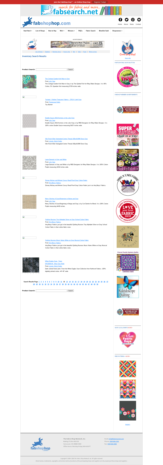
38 (63, 284)
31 (42, 284)
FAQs (79, 51)
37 (60, 284)
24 (98, 282)
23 (96, 282)
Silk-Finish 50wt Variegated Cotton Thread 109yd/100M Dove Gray (66, 139)
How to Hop (52, 31)
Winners (71, 31)
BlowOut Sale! (104, 31)
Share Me (128, 58)
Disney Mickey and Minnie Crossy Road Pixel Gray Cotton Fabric (66, 180)
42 (74, 284)
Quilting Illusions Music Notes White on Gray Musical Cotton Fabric (67, 240)
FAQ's (80, 31)
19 (84, 282)
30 (39, 284)
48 (91, 284)
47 (88, 284)
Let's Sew (52, 81)
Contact (138, 24)
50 (97, 284)
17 (78, 282)
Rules (132, 24)
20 (87, 282)
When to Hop (93, 51)
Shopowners (116, 31)
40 (68, 284)
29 (37, 284)
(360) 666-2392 (114, 441)
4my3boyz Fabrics (55, 183)
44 (80, 284)
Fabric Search (90, 31)
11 (61, 282)
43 (77, 284)
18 (81, 282)
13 (67, 282)
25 (101, 282)
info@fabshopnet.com (116, 439)
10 (58, 282)
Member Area (56, 51)
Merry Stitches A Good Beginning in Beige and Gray (61, 199)
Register (47, 51)
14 (70, 282)
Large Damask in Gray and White (55, 159)
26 (104, 282)
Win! (61, 31)
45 (83, 284)
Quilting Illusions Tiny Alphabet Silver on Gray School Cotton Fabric (67, 219)
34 (51, 284)
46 (86, 284)
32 (45, 284)
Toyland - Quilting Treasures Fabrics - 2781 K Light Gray (63, 99)
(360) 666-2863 (112, 444)
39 (65, 284)
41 (71, 284)
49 (94, 284)
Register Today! (100, 2)
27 (107, 282)
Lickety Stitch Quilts (55, 141)
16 (75, 282)
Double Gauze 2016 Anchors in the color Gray (60, 118)
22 (93, 282)
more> (130, 328)
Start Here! (27, 31)
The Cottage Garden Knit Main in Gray (57, 79)
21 (90, 282)
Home (120, 24)
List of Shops (40, 31)
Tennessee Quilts (54, 102)
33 (48, 284)
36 (57, 284)
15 (73, 282)
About (126, 24)
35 (54, 284)
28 (34, 284)
